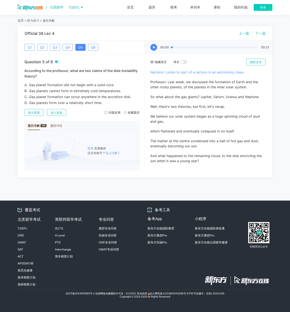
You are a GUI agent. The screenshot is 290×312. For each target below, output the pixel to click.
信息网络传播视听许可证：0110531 (116, 293)
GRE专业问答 (108, 242)
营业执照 (142, 293)
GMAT (22, 242)
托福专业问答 (108, 235)
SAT (20, 249)
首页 (21, 20)
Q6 (93, 47)
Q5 (80, 47)
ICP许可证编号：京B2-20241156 (205, 293)
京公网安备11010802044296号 (168, 293)
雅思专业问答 (108, 228)
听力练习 (33, 20)
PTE (58, 242)
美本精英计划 (26, 277)
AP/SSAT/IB (25, 263)
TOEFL (22, 228)
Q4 (67, 47)
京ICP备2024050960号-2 (80, 293)
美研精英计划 (26, 284)
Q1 (30, 47)
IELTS (59, 228)
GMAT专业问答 (109, 249)
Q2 (42, 47)
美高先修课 (25, 270)
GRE (21, 235)
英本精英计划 (64, 256)
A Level (60, 235)
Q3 (55, 47)
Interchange (63, 249)
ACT (21, 256)
